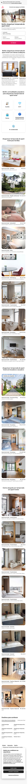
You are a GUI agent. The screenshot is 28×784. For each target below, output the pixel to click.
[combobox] (13, 34)
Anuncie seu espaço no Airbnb (17, 7)
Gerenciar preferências (13, 775)
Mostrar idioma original (16, 3)
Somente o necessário (13, 771)
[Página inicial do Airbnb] (3, 7)
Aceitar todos (13, 768)
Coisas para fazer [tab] (21, 720)
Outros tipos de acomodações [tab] (8, 720)
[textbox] (7, 38)
